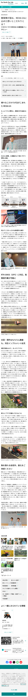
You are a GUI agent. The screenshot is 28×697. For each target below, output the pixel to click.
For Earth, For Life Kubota (7, 3)
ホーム (2, 9)
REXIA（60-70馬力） (9, 36)
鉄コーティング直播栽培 (9, 583)
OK (14, 694)
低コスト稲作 (15, 580)
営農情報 (6, 9)
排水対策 (5, 580)
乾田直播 (5, 586)
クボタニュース (12, 9)
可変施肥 (5, 599)
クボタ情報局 (20, 38)
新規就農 (13, 586)
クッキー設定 (14, 689)
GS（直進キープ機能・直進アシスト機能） (8, 38)
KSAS (4, 591)
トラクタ (2, 36)
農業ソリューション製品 (6, 7)
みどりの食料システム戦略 (10, 588)
